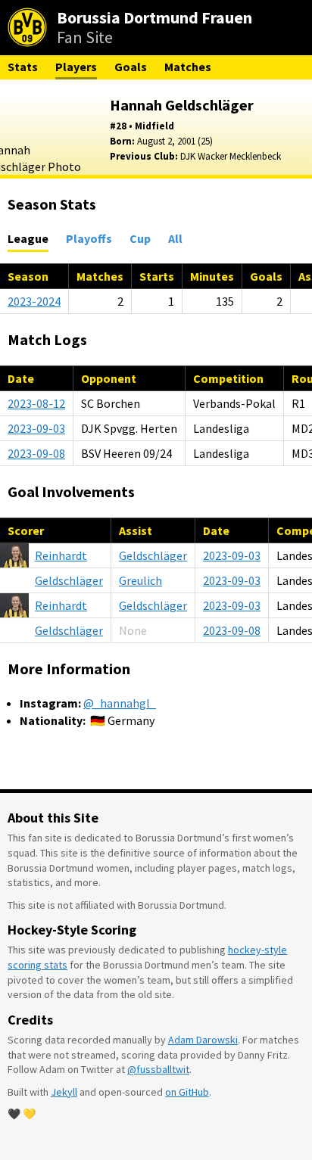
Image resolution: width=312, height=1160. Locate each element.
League (28, 238)
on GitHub (187, 1092)
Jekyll (64, 1092)
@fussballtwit (158, 1069)
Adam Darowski (203, 1039)
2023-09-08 (36, 453)
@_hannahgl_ (119, 703)
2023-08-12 (36, 403)
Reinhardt (61, 555)
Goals (130, 66)
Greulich (140, 580)
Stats (23, 66)
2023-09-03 (36, 428)
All (175, 238)
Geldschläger (153, 555)
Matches (187, 66)
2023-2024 (34, 301)
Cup (140, 238)
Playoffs (89, 238)
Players (76, 66)
